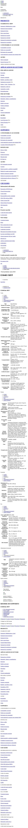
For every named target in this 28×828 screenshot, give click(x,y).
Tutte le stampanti (4, 59)
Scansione (5, 297)
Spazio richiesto (6, 301)
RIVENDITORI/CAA (8, 14)
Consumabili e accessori (6, 47)
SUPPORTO (5, 130)
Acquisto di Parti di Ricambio (7, 144)
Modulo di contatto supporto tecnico (8, 171)
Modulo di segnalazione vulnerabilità (8, 175)
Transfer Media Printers (6, 642)
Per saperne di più (4, 261)
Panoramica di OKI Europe (6, 189)
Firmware (3, 152)
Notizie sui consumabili (6, 50)
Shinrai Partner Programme (6, 202)
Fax (4, 299)
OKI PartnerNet (4, 205)
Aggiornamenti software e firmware (8, 178)
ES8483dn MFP (6, 287)
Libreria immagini (4, 803)
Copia (4, 394)
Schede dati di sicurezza (8, 616)
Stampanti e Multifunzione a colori (8, 26)
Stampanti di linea (4, 31)
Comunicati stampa (5, 220)
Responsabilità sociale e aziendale (8, 195)
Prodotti (5, 267)
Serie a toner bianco (5, 33)
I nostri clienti (3, 193)
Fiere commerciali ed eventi (6, 224)
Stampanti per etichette (5, 37)
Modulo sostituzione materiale (7, 173)
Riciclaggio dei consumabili (6, 52)
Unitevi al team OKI (5, 200)
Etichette (2, 75)
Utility (2, 124)
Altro (2, 207)
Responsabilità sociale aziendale (7, 761)
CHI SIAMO (5, 183)
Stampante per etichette (5, 96)
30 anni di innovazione (5, 191)
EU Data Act (3, 159)
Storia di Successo (4, 62)
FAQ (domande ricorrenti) (6, 164)
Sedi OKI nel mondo (5, 759)
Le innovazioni (4, 215)
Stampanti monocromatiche (6, 28)
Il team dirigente (4, 757)
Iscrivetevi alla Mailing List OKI (7, 234)
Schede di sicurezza (5, 154)
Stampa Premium (4, 122)
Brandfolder (3, 117)
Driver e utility (6, 610)
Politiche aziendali (4, 775)
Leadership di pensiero (5, 229)
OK (1, 263)
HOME (5, 265)
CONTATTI (6, 13)
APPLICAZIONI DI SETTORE (12, 67)
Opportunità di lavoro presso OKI (8, 766)
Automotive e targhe (5, 89)
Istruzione (3, 101)
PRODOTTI (5, 21)
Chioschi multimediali (5, 112)
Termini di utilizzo (4, 810)
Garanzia (2, 166)
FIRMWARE (6, 614)
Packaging (3, 72)
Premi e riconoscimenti (5, 227)
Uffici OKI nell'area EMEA (7, 198)
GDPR (2, 782)
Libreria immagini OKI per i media (8, 236)
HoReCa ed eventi (4, 103)
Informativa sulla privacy (6, 812)
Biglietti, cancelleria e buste (6, 79)
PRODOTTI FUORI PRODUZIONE (11, 268)
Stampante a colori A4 (5, 86)
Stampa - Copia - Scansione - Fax (8, 84)
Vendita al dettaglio (5, 105)
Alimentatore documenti (8, 300)
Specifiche (3, 282)
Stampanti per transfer (5, 35)
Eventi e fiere (3, 798)
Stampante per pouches (5, 82)
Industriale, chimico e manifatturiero (8, 98)
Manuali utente (4, 156)
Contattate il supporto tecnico (7, 740)
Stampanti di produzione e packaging (8, 40)
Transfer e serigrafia (5, 77)
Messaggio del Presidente (6, 805)
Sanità (2, 110)
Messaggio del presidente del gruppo (8, 231)
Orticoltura (3, 108)
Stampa (5, 296)
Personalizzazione (4, 91)
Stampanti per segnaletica (6, 42)
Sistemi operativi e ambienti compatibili (9, 169)
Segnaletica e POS (4, 687)
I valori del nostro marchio (6, 212)
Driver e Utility (4, 150)
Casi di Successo (4, 120)
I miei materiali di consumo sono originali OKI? (11, 54)
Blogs (2, 222)
